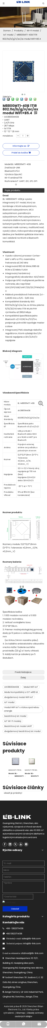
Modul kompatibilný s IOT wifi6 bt (21, 692)
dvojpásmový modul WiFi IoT (18, 697)
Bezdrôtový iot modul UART (18, 726)
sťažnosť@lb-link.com (32, 953)
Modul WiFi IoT (31, 686)
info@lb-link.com (32, 943)
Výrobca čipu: (12, 174)
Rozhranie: (10, 181)
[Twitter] (15, 844)
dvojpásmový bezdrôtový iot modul (22, 731)
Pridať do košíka (19, 152)
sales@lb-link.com (31, 938)
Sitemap (20, 1012)
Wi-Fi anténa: (11, 177)
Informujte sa (19, 145)
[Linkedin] (10, 844)
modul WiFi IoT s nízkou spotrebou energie (21, 709)
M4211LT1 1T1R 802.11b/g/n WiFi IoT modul (32, 770)
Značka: (9, 167)
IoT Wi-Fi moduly (12, 721)
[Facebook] (5, 844)
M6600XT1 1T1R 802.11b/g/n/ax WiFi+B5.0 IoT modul (15, 770)
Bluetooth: (10, 171)
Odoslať (15, 908)
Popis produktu (12, 190)
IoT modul (9, 702)
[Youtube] (21, 844)
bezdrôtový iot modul (15, 716)
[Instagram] (26, 844)
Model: (8, 164)
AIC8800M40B (11, 686)
